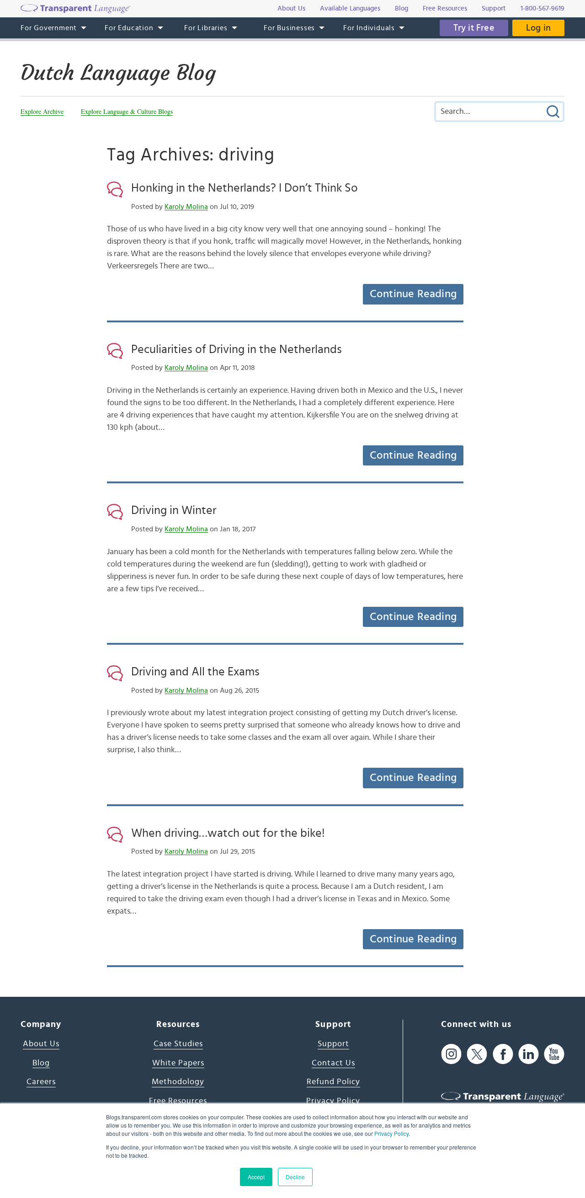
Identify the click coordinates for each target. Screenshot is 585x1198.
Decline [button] (295, 1177)
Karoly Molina (186, 206)
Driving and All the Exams (195, 672)
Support (333, 1044)
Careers (41, 1082)
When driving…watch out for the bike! (228, 833)
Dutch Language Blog (118, 72)
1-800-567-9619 (542, 8)
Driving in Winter (173, 510)
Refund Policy (333, 1082)
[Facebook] (503, 1054)
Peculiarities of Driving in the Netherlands (236, 349)
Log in (538, 27)
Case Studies (178, 1044)
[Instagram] (451, 1054)
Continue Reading (413, 294)
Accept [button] (256, 1177)
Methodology (178, 1082)
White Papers (178, 1063)
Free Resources (178, 1101)
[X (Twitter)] (477, 1054)
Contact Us (333, 1063)
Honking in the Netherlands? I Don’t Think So (244, 188)
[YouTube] (554, 1054)
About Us (41, 1044)
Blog (41, 1063)
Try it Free (474, 27)
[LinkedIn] (528, 1054)
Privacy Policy (391, 1133)
